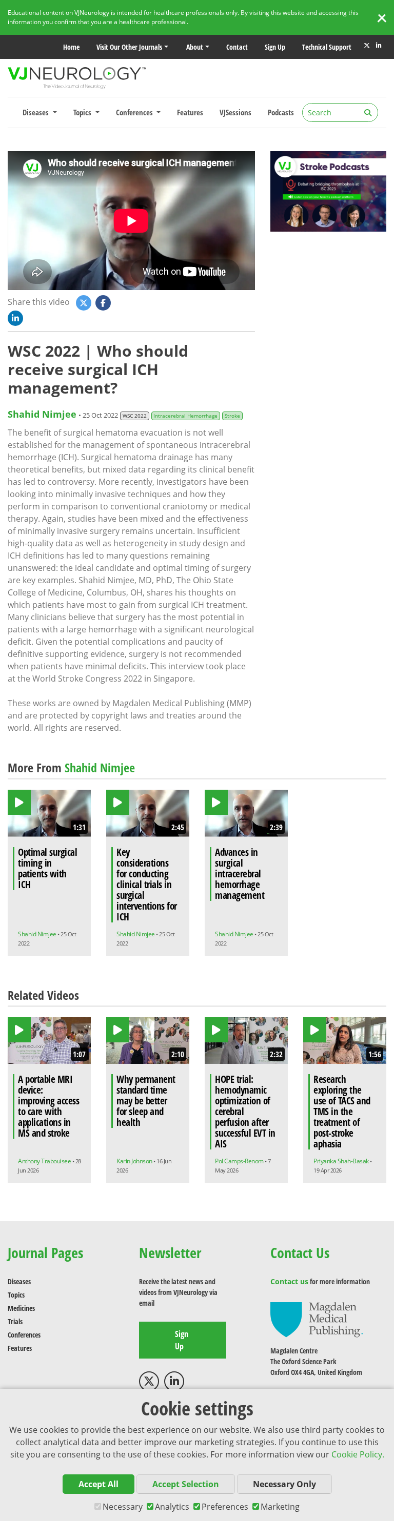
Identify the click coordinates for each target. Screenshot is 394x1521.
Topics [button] (83, 112)
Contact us (289, 1281)
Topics (16, 1295)
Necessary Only (284, 1484)
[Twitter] (367, 45)
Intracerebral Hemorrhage (185, 416)
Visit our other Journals (129, 47)
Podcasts (281, 112)
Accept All (98, 1484)
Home (71, 47)
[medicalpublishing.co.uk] (316, 1319)
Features (190, 112)
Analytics (172, 1506)
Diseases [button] (37, 112)
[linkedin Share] (16, 317)
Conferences (24, 1335)
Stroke (232, 416)
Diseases (19, 1281)
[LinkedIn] (378, 45)
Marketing (280, 1506)
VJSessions (235, 112)
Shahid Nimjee (42, 414)
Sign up (275, 47)
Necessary (123, 1506)
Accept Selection (185, 1484)
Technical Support (326, 47)
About (194, 47)
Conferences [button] (135, 112)
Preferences (225, 1506)
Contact (237, 47)
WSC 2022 (135, 416)
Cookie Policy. (357, 1454)
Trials (15, 1321)
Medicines (21, 1308)
